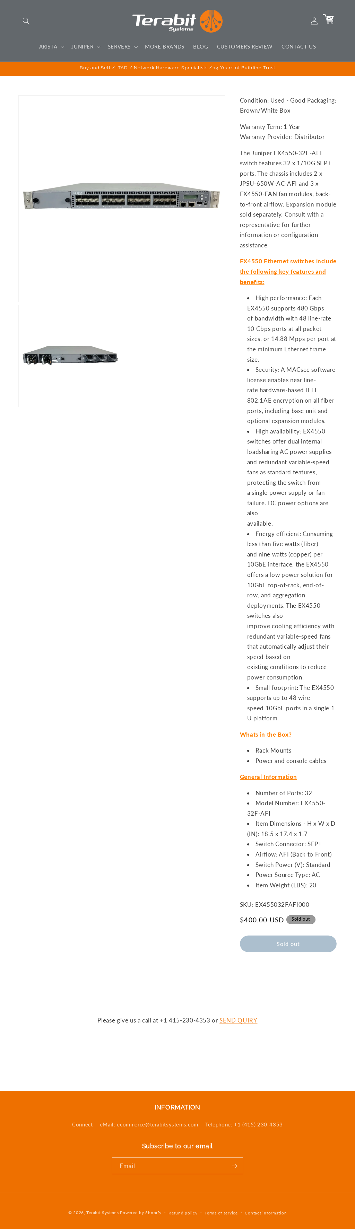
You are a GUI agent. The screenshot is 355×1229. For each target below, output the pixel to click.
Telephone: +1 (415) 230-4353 (244, 1124)
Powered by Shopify (140, 1212)
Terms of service (221, 1213)
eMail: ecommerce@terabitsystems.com (149, 1124)
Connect (82, 1124)
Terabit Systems (102, 1212)
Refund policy (183, 1213)
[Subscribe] (235, 1165)
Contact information (266, 1213)
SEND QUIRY (238, 1020)
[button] (26, 21)
